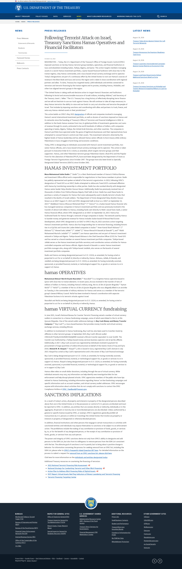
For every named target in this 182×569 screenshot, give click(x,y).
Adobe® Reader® (32, 561)
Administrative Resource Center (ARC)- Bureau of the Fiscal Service (90, 521)
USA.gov (146, 517)
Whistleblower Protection (120, 542)
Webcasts (20, 63)
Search (163, 16)
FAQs (53, 558)
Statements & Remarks (26, 43)
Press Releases (33, 22)
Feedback (59, 558)
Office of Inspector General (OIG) (58, 517)
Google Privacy (29, 558)
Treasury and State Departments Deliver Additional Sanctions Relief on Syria (147, 76)
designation (79, 114)
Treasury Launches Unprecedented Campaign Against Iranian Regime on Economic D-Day (149, 65)
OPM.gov (147, 524)
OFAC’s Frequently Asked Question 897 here (81, 450)
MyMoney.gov (148, 527)
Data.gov (147, 531)
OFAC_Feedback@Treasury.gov (74, 389)
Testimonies (22, 53)
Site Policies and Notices (43, 558)
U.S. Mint (18, 546)
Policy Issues (42, 16)
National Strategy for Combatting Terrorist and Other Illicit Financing (75, 468)
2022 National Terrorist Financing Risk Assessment (67, 465)
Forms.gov (147, 534)
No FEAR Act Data (118, 538)
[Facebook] (160, 561)
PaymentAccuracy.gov (151, 541)
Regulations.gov (149, 537)
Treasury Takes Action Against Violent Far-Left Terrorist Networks (149, 42)
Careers (66, 558)
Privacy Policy (19, 558)
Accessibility (74, 558)
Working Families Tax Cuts (129, 16)
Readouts (21, 48)
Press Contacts (23, 68)
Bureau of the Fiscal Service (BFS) (26, 528)
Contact (81, 558)
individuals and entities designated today (91, 457)
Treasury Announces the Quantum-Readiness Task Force (149, 53)
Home (17, 22)
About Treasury (22, 16)
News (79, 16)
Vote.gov (147, 548)
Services (67, 16)
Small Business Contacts (120, 520)
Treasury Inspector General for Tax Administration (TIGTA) (58, 521)
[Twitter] (154, 561)
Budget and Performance (120, 524)
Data (55, 16)
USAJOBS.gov (148, 520)
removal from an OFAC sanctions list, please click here (91, 453)
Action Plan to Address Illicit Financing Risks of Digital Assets (72, 471)
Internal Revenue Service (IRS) (25, 537)
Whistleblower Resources (99, 16)
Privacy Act (115, 517)
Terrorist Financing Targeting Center (62, 477)
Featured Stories (23, 58)
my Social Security (150, 544)
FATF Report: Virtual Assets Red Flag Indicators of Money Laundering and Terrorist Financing (84, 474)
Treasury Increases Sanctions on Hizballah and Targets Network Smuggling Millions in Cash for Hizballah (150, 88)
